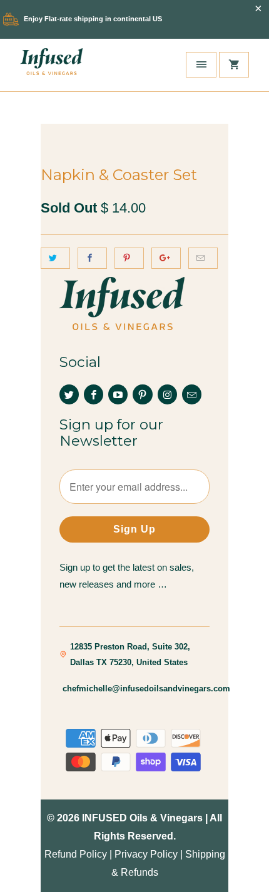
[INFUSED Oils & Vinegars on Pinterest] (142, 394)
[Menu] (201, 65)
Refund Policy (75, 854)
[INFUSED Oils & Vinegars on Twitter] (69, 394)
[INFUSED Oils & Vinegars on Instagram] (167, 394)
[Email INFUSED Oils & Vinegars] (191, 394)
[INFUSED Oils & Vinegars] (51, 65)
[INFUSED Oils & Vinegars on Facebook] (93, 394)
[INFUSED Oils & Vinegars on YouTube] (118, 394)
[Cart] (234, 65)
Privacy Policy (146, 854)
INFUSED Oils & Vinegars (142, 818)
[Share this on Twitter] (55, 258)
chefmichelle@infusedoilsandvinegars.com (146, 688)
